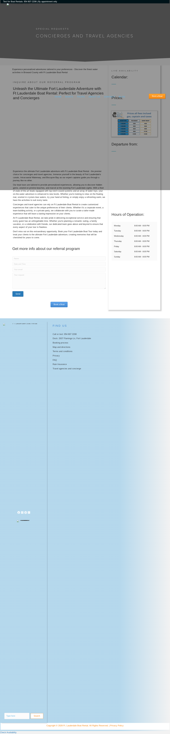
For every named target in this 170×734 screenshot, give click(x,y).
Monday (117, 226)
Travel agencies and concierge (67, 368)
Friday (116, 246)
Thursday (118, 241)
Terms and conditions (62, 351)
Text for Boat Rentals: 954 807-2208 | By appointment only (30, 1)
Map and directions (61, 347)
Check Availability (8, 732)
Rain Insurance (60, 364)
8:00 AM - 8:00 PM (141, 226)
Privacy (56, 356)
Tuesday (117, 231)
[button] (37, 716)
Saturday (117, 251)
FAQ (55, 360)
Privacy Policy (117, 725)
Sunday (117, 257)
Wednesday (119, 236)
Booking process (60, 343)
